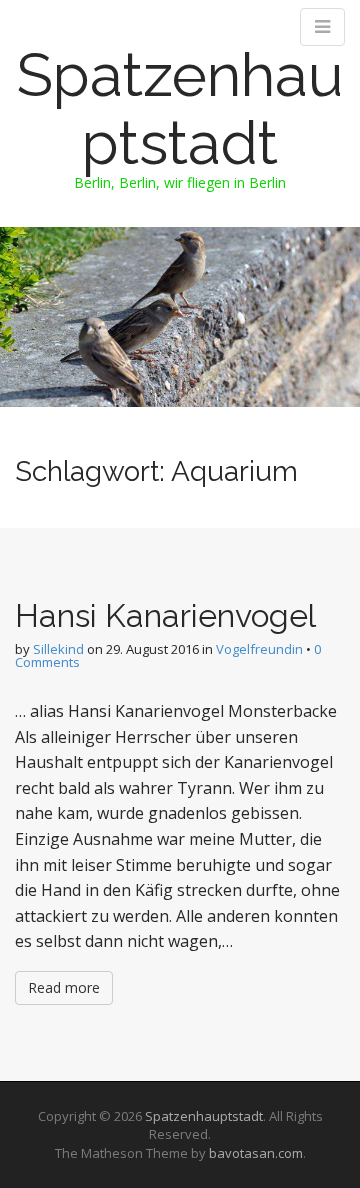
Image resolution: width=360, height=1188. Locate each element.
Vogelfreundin (259, 649)
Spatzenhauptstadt (180, 109)
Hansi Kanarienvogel (165, 615)
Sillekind (58, 649)
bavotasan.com (256, 1153)
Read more (64, 987)
